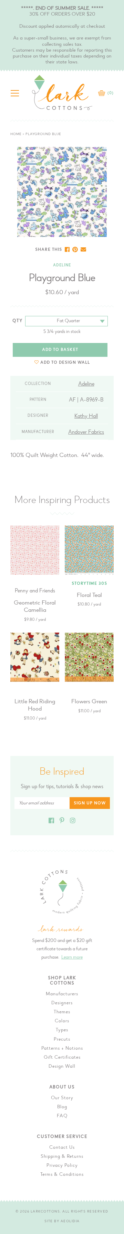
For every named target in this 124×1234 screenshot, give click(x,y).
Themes (62, 1012)
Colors (62, 1021)
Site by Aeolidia (62, 1221)
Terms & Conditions (62, 1174)
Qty (17, 321)
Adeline (62, 265)
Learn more (72, 957)
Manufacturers (62, 994)
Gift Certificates (62, 1057)
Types (62, 1030)
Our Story (62, 1098)
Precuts (62, 1039)
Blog (62, 1107)
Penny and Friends (35, 591)
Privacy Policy (62, 1165)
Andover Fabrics (86, 432)
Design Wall (62, 1066)
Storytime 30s (89, 584)
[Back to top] (113, 973)
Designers (62, 1003)
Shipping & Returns (62, 1156)
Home (16, 134)
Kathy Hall (86, 416)
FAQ (62, 1116)
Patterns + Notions (62, 1048)
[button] (62, 362)
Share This (48, 250)
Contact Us (62, 1147)
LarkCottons (45, 1212)
